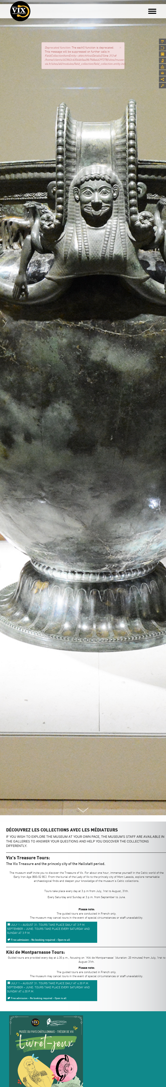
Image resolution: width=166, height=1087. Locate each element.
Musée (162, 48)
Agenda (162, 54)
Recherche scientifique (162, 60)
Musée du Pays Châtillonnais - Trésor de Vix (30, 9)
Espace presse (162, 66)
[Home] (20, 11)
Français (162, 41)
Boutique (162, 73)
